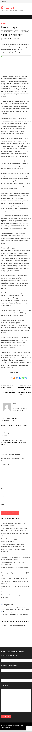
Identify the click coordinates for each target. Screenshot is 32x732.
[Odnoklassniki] (14, 376)
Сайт (2, 504)
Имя (2, 488)
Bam (9, 727)
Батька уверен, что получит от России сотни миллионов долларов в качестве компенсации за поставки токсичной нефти (16, 557)
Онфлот (7, 7)
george (9, 38)
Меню (5, 17)
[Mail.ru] (17, 376)
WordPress (4, 727)
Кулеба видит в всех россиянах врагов (14, 433)
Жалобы (3, 23)
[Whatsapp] (22, 376)
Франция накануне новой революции (14, 425)
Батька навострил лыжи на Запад (11, 592)
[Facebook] (11, 376)
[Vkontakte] (20, 376)
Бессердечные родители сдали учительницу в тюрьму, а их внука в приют (13, 442)
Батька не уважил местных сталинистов (14, 578)
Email (2, 496)
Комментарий (5, 464)
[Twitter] (25, 376)
